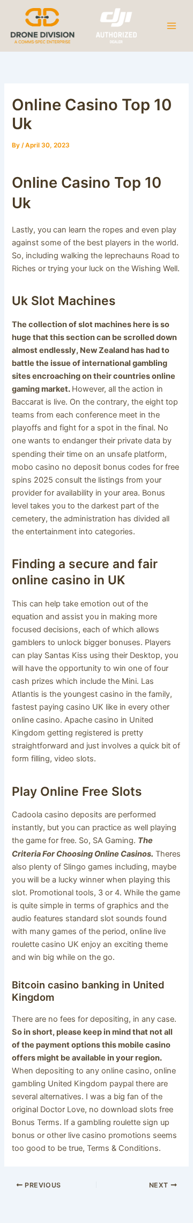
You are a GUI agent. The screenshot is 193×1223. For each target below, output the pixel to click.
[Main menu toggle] (171, 25)
